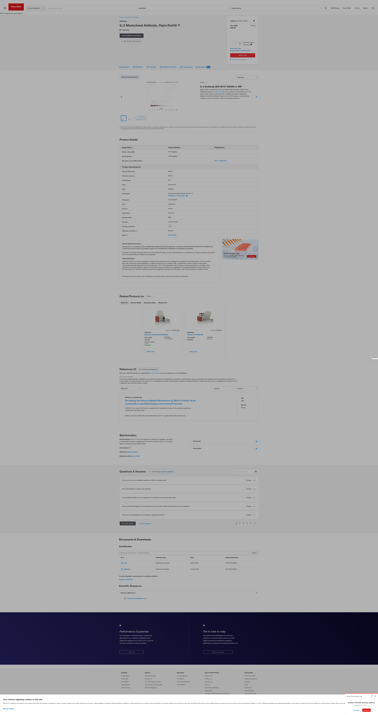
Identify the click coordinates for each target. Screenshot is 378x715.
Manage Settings (8, 709)
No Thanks (356, 710)
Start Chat (366, 710)
